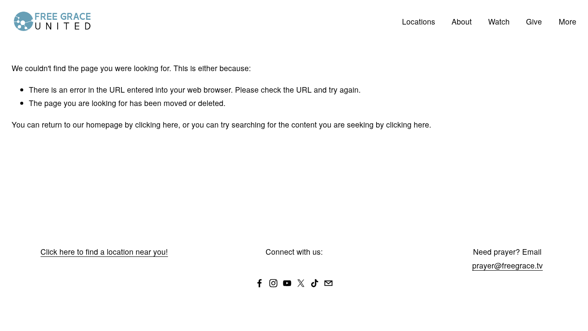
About (462, 21)
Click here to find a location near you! (104, 251)
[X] (301, 283)
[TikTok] (314, 283)
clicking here (156, 124)
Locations (418, 21)
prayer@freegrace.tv (507, 265)
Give (534, 21)
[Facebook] (259, 283)
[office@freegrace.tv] (328, 283)
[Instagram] (273, 283)
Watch (499, 21)
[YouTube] (287, 283)
